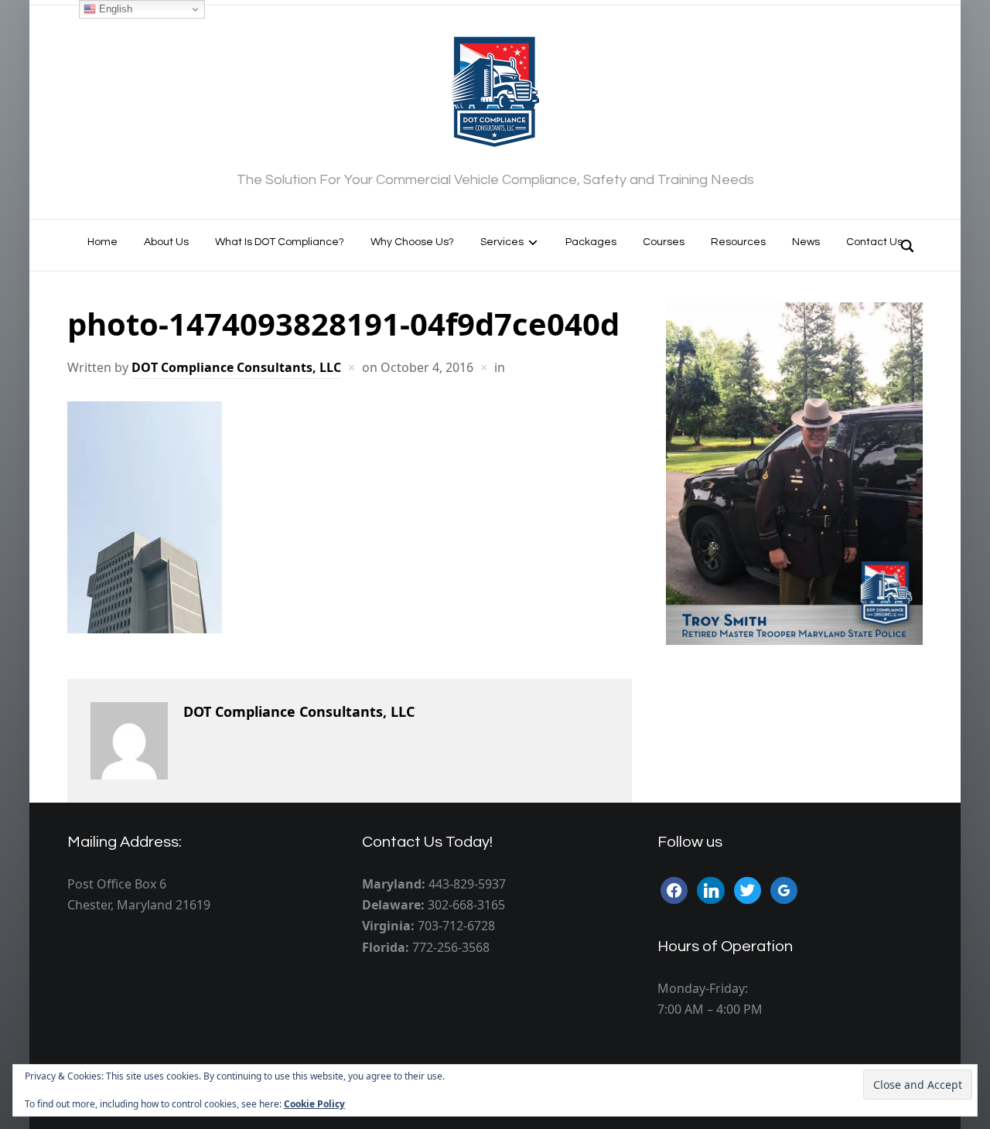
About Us (166, 242)
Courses (663, 242)
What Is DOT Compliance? (279, 242)
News (806, 242)
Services (502, 242)
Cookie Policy (314, 1103)
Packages (590, 242)
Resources (738, 242)
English (114, 9)
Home (102, 242)
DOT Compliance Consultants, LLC (236, 367)
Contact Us (874, 242)
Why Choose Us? (412, 242)
